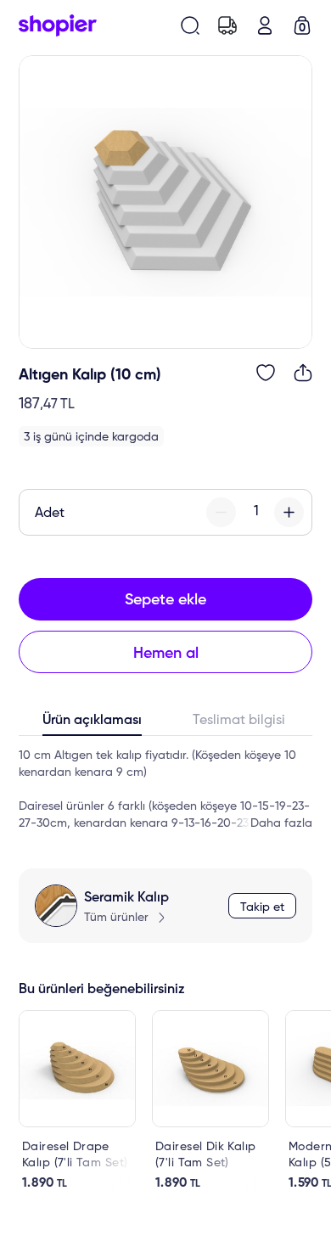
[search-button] (190, 25)
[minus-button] (221, 512)
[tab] (92, 724)
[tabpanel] (165, 789)
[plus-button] (289, 512)
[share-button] (303, 372)
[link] (77, 1100)
